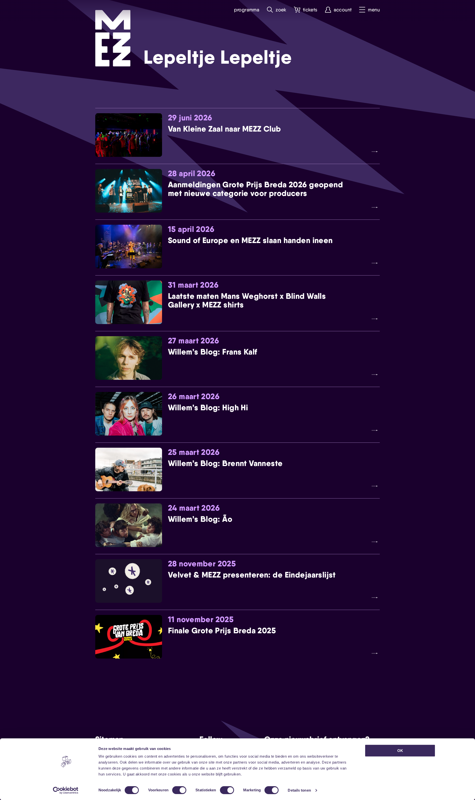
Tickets (310, 10)
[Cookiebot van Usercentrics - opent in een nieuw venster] (65, 790)
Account (343, 10)
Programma (247, 10)
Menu (374, 10)
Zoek (281, 10)
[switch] (179, 790)
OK (400, 750)
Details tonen (299, 790)
